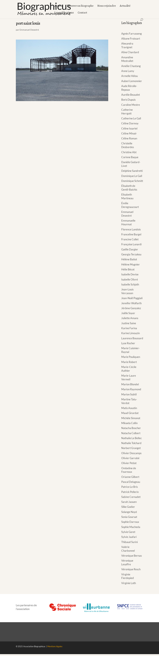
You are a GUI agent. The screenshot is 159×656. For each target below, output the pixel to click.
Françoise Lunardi (131, 244)
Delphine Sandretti (132, 170)
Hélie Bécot (127, 269)
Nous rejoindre (106, 6)
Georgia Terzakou (131, 254)
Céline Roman (129, 138)
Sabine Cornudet (131, 496)
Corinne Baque (129, 157)
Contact (82, 12)
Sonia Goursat (129, 516)
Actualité (125, 6)
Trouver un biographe (80, 6)
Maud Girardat (130, 413)
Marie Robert (129, 362)
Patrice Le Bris (129, 486)
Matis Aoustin (129, 408)
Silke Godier (128, 506)
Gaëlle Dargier (129, 249)
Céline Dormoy (130, 123)
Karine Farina (129, 328)
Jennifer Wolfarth (131, 303)
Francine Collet (130, 239)
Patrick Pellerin (130, 492)
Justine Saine (128, 323)
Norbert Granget (131, 448)
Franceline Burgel (131, 234)
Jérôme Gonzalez (131, 308)
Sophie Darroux (130, 521)
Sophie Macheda (130, 527)
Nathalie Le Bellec (131, 438)
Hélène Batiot (129, 259)
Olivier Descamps (131, 453)
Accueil (58, 6)
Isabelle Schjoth (130, 284)
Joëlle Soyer (128, 313)
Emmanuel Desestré (29, 29)
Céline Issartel (129, 128)
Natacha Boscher (131, 428)
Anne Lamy (127, 71)
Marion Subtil (129, 394)
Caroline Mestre (130, 104)
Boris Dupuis (128, 99)
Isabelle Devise (130, 274)
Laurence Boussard (132, 338)
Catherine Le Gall (131, 118)
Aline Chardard (130, 52)
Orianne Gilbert (130, 476)
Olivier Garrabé (130, 458)
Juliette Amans (129, 318)
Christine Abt (128, 152)
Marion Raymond (131, 389)
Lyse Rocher (128, 343)
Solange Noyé (129, 512)
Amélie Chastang (131, 66)
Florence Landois (131, 229)
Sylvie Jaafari (129, 536)
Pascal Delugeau (130, 481)
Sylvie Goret (128, 532)
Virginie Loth (128, 583)
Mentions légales (54, 646)
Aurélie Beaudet (130, 94)
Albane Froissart (130, 38)
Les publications (64, 12)
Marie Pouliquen (130, 356)
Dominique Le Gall (131, 176)
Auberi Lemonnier (131, 81)
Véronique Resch (131, 569)
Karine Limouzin (130, 333)
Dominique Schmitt (132, 180)
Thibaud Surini (129, 542)
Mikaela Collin (129, 423)
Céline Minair (129, 133)
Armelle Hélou (129, 76)
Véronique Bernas (131, 555)
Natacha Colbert (130, 433)
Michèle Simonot (130, 418)
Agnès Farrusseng (131, 33)
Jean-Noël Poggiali (132, 298)
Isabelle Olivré (129, 279)
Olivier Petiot (128, 463)
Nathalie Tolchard (131, 443)
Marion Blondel (130, 384)
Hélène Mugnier (130, 264)
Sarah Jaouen (129, 501)
